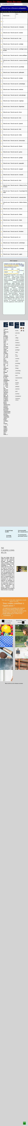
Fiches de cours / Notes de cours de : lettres (12, 112)
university (17, 333)
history (16, 365)
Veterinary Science (17, 399)
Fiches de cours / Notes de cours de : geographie (13, 163)
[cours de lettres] (21, 330)
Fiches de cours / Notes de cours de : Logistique (13, 100)
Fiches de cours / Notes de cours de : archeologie (13, 248)
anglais (5, 427)
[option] (14, 652)
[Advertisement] (14, 452)
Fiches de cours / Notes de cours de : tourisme (13, 32)
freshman (17, 342)
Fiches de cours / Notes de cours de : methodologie (14, 83)
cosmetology (18, 370)
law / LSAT (16, 355)
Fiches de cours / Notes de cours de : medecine (13, 89)
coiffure (5, 418)
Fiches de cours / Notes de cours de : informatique (14, 140)
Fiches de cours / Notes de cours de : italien (12, 134)
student (17, 340)
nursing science (17, 383)
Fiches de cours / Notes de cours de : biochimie (13, 231)
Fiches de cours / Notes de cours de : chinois (12, 214)
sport (16, 391)
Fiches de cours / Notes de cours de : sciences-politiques (15, 55)
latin (5, 433)
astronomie (6, 415)
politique (17, 386)
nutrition (17, 393)
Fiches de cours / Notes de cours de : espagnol (13, 169)
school (16, 360)
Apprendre (3, 591)
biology (17, 368)
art (4, 422)
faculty (16, 330)
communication (7, 411)
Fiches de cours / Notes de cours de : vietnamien (13, 27)
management (18, 396)
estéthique (6, 420)
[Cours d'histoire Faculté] (23, 327)
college (16, 337)
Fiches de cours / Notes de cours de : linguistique (13, 106)
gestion (5, 402)
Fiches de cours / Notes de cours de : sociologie (13, 44)
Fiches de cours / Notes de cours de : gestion (12, 151)
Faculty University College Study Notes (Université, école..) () (14, 11)
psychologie (6, 408)
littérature (6, 410)
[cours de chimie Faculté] (23, 330)
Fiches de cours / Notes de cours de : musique (13, 78)
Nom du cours (6, 15)
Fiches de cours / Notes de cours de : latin (12, 117)
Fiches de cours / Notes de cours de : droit (12, 180)
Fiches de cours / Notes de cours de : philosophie (13, 72)
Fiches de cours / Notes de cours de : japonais (13, 123)
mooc (16, 375)
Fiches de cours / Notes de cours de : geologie (13, 157)
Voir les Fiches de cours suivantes (21, 621)
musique (5, 423)
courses (16, 347)
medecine (17, 388)
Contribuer (7, 615)
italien (5, 434)
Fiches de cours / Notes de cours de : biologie (12, 225)
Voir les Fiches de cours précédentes (7, 621)
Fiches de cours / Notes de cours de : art (11, 237)
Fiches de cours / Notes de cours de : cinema (12, 208)
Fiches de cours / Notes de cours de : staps (12, 38)
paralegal (17, 349)
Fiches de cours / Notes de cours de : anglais (12, 254)
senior (16, 352)
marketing (17, 373)
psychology (17, 363)
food (16, 380)
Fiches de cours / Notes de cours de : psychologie (13, 66)
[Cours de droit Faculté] (21, 327)
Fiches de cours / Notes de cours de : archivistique (14, 242)
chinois (5, 431)
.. (3, 21)
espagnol (5, 429)
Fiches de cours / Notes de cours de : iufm (12, 129)
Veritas (5, 329)
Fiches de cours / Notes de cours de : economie (13, 174)
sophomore (17, 345)
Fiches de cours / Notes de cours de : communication (14, 197)
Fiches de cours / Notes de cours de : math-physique (14, 95)
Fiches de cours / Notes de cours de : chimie (12, 220)
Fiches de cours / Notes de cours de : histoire (12, 146)
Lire (17, 14)
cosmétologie (6, 416)
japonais (5, 430)
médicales (6, 400)
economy (17, 358)
